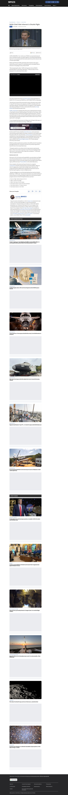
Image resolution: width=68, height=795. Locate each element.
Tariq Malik (15, 26)
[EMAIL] (25, 196)
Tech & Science (47, 5)
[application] (25, 85)
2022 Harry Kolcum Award (27, 208)
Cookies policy (12, 786)
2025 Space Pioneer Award (25, 209)
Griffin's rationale (13, 110)
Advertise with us (37, 786)
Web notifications (49, 786)
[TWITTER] (23, 196)
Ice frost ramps (28, 134)
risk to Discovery (27, 131)
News (11, 26)
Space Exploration (16, 5)
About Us (11, 784)
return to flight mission (23, 139)
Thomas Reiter (23, 161)
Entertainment (39, 5)
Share (12, 52)
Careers (11, 788)
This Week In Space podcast (18, 213)
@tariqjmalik (28, 214)
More (54, 5)
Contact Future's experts (26, 784)
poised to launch (27, 98)
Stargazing (31, 5)
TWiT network (29, 213)
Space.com (30, 201)
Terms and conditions (38, 784)
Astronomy (24, 5)
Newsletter (39, 52)
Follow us (33, 52)
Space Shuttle (24, 22)
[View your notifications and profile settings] (53, 2)
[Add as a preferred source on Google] (13, 780)
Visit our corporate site (44, 776)
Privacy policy (48, 784)
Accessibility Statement (26, 786)
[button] (56, 2)
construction (12, 165)
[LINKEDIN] (24, 196)
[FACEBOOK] (21, 196)
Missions (18, 22)
